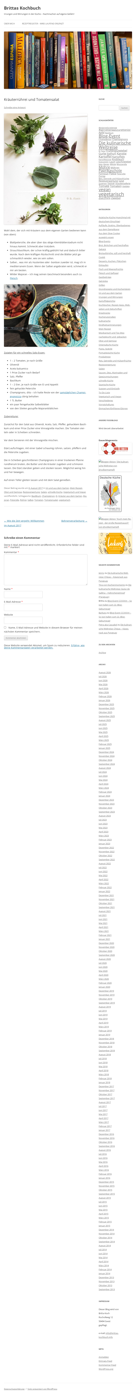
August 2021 (105, 911)
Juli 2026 (103, 676)
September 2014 (107, 1241)
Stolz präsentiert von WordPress (42, 1389)
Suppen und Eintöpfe (109, 388)
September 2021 (107, 907)
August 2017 (105, 1102)
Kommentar (11, 552)
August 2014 (105, 1245)
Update (126, 186)
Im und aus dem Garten (57, 488)
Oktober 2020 (105, 951)
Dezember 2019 (106, 990)
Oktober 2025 (105, 712)
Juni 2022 (103, 871)
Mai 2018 (103, 1066)
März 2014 (104, 1265)
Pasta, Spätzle (105, 348)
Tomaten (38, 499)
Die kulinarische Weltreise (115, 145)
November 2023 (106, 803)
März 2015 (104, 1217)
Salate (44, 492)
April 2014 (103, 1261)
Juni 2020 (103, 966)
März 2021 (104, 931)
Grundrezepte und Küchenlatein (114, 289)
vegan (105, 189)
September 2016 (107, 1146)
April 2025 (103, 736)
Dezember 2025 (106, 704)
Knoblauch (118, 159)
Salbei (30, 499)
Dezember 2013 (106, 1277)
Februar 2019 (105, 1030)
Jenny (101, 572)
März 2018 (104, 1074)
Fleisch (14, 278)
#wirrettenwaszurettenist (115, 130)
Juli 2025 (103, 724)
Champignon (48, 496)
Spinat (111, 183)
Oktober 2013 (105, 1285)
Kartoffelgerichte (107, 300)
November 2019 (106, 994)
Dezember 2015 (106, 1181)
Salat (121, 180)
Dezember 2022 (106, 847)
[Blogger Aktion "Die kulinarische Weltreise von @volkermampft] (115, 469)
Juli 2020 (103, 963)
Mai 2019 (103, 1018)
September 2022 (107, 859)
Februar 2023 (105, 839)
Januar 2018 (104, 1082)
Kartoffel (105, 156)
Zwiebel (116, 198)
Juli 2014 (103, 1249)
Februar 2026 (105, 696)
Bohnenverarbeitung (74, 520)
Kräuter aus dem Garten (70, 496)
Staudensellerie (122, 183)
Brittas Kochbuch (22, 8)
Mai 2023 (103, 827)
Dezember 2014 (106, 1229)
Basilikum (36, 496)
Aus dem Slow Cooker (109, 233)
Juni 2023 (103, 823)
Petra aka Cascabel (108, 624)
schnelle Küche (55, 492)
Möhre (104, 167)
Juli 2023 (103, 819)
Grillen (102, 285)
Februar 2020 (105, 982)
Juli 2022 (103, 867)
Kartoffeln (118, 157)
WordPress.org (106, 1368)
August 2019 (105, 1006)
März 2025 (104, 740)
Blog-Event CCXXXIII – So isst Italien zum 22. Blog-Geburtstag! (115, 604)
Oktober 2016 (105, 1142)
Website (8, 614)
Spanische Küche (107, 384)
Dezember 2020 (106, 943)
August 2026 (105, 672)
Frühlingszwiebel (116, 150)
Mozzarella (122, 164)
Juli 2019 (103, 1010)
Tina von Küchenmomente (112, 584)
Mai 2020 (103, 970)
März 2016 (104, 1169)
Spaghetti (103, 183)
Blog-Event (109, 136)
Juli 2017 (103, 1106)
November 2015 (106, 1185)
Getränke (103, 281)
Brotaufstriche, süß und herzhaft (115, 253)
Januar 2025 (104, 748)
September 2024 (107, 764)
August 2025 (105, 720)
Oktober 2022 (105, 855)
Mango (106, 164)
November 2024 (106, 756)
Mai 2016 (103, 1162)
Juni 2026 (103, 680)
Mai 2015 (103, 1209)
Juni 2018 (103, 1062)
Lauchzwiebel (123, 161)
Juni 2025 (103, 728)
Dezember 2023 (106, 799)
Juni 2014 (103, 1253)
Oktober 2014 (105, 1237)
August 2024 (105, 767)
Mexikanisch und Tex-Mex (111, 332)
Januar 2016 (104, 1177)
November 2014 (106, 1233)
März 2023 (104, 835)
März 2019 (104, 1026)
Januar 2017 (104, 1130)
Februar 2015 (105, 1221)
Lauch (112, 161)
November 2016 (106, 1138)
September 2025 (107, 716)
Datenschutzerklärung (14, 1389)
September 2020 (107, 955)
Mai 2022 (103, 875)
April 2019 (103, 1022)
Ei (56, 496)
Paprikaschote (110, 170)
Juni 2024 (103, 775)
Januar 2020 (104, 986)
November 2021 (106, 899)
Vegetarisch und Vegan (74, 492)
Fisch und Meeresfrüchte (111, 269)
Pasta (112, 173)
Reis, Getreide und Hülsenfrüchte (114, 178)
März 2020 (104, 978)
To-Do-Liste (104, 392)
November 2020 (106, 947)
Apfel (101, 132)
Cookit (102, 257)
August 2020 (105, 959)
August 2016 (105, 1150)
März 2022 (104, 883)
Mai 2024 (103, 779)
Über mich (9, 23)
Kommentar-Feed (107, 1364)
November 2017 (106, 1090)
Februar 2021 (105, 935)
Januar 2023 (104, 843)
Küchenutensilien (107, 316)
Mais (101, 164)
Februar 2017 (105, 1126)
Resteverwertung (31, 492)
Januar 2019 (104, 1034)
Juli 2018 (103, 1058)
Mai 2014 (103, 1257)
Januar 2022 (104, 891)
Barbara (102, 612)
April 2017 (103, 1118)
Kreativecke (104, 312)
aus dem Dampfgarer (109, 229)
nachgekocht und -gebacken (113, 336)
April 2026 (103, 688)
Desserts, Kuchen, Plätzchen (112, 261)
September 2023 (107, 811)
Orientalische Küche (108, 344)
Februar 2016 (105, 1173)
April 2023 (103, 831)
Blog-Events (104, 241)
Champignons (120, 139)
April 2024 (103, 783)
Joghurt (111, 153)
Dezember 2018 (106, 1038)
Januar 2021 (104, 939)
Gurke (102, 153)
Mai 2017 (103, 1114)
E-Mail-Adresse (13, 601)
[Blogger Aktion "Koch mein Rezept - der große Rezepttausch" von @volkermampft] (115, 526)
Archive (102, 652)
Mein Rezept (76, 488)
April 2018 (103, 1070)
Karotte (122, 153)
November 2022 (106, 851)
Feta (103, 151)
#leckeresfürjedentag (108, 127)
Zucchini (104, 198)
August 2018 (105, 1054)
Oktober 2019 (105, 998)
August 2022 (105, 863)
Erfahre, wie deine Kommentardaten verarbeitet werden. (44, 646)
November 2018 (106, 1042)
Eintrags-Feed (105, 1361)
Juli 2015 (103, 1201)
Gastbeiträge (105, 277)
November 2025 (106, 708)
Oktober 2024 (105, 760)
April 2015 (103, 1213)
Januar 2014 (104, 1273)
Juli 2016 (103, 1154)
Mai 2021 (103, 923)
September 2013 (107, 1289)
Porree (102, 176)
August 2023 (105, 815)
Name (8, 589)
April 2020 (103, 974)
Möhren (115, 167)
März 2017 (104, 1122)
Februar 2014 (105, 1269)
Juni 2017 (103, 1110)
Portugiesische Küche (109, 352)
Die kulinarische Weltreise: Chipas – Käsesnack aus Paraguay (114, 576)
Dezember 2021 (106, 895)
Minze (113, 164)
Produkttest (105, 356)
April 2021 (103, 927)
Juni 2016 (103, 1158)
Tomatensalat (51, 499)
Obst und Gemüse (13, 492)
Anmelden (104, 1357)
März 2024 (104, 787)
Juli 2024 (103, 771)
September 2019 (107, 1002)
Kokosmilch (104, 162)
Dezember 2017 (106, 1086)
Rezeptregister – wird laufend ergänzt (43, 23)
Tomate (104, 186)
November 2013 (106, 1281)
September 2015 (107, 1193)
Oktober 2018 (105, 1046)
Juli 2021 (103, 915)
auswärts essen (106, 237)
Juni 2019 (103, 1014)
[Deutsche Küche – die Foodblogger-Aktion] (110, 510)
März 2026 (104, 692)
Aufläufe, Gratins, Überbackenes (114, 225)
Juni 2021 (103, 919)
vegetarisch (64, 499)
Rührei (23, 499)
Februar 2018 (105, 1078)
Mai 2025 (103, 732)
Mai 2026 (103, 684)
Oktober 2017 (105, 1094)
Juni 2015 (103, 1205)
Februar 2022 (105, 887)
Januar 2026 (104, 700)
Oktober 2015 (105, 1189)
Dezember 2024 (106, 752)
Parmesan (104, 173)
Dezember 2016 (106, 1134)
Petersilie (14, 499)
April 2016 (103, 1165)
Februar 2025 (105, 744)
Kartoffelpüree (105, 159)
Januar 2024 (104, 795)
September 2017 (107, 1098)
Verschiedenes (106, 400)
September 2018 (107, 1050)
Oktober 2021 (105, 903)
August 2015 (105, 1197)
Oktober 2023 (105, 807)
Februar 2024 (105, 791)
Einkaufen (103, 265)
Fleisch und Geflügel (108, 273)
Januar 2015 (104, 1225)
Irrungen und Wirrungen (111, 297)
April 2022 (103, 879)
